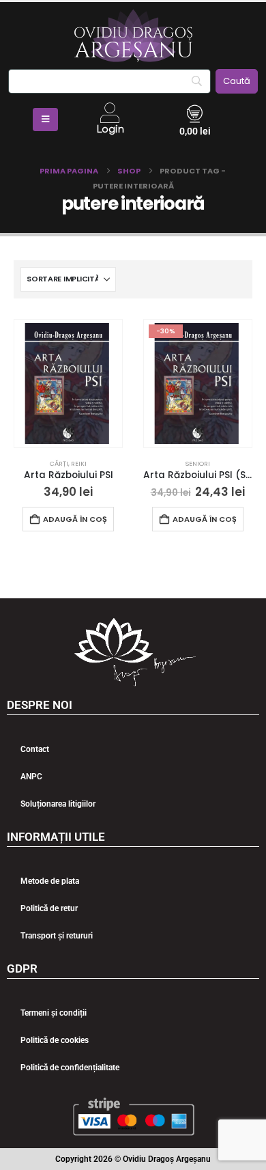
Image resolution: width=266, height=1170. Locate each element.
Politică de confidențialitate (69, 1067)
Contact (34, 749)
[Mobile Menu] (45, 119)
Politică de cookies (54, 1040)
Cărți (59, 463)
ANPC (31, 776)
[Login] (109, 112)
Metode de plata (49, 881)
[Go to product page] (68, 383)
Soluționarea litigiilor (57, 804)
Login (110, 129)
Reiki (79, 463)
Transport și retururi (56, 936)
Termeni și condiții (53, 1013)
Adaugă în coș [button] (75, 519)
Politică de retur (49, 908)
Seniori (198, 463)
